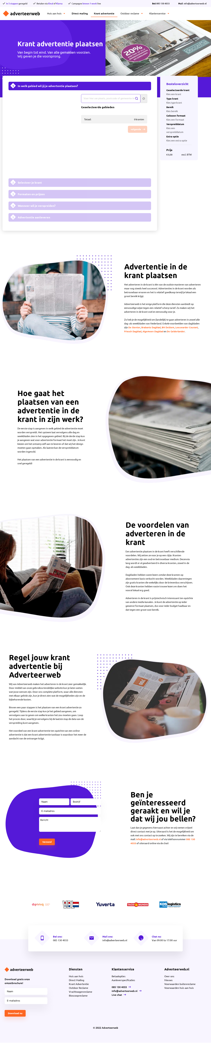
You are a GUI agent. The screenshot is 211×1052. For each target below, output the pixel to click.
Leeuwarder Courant (186, 327)
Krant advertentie (104, 13)
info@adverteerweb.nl (148, 839)
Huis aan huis (54, 13)
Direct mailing (80, 13)
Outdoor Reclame (78, 987)
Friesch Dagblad (132, 331)
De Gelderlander (176, 331)
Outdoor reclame (129, 13)
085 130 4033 (161, 3)
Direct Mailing (76, 980)
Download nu (15, 1013)
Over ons (169, 976)
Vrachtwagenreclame (80, 991)
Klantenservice (157, 13)
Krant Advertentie (79, 983)
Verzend (47, 841)
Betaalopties (118, 976)
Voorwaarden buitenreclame (180, 983)
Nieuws (168, 980)
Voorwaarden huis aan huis (179, 987)
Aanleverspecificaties (123, 980)
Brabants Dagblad (151, 327)
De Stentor (134, 327)
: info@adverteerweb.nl (192, 3)
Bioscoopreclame (78, 995)
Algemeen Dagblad (153, 331)
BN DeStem (168, 327)
